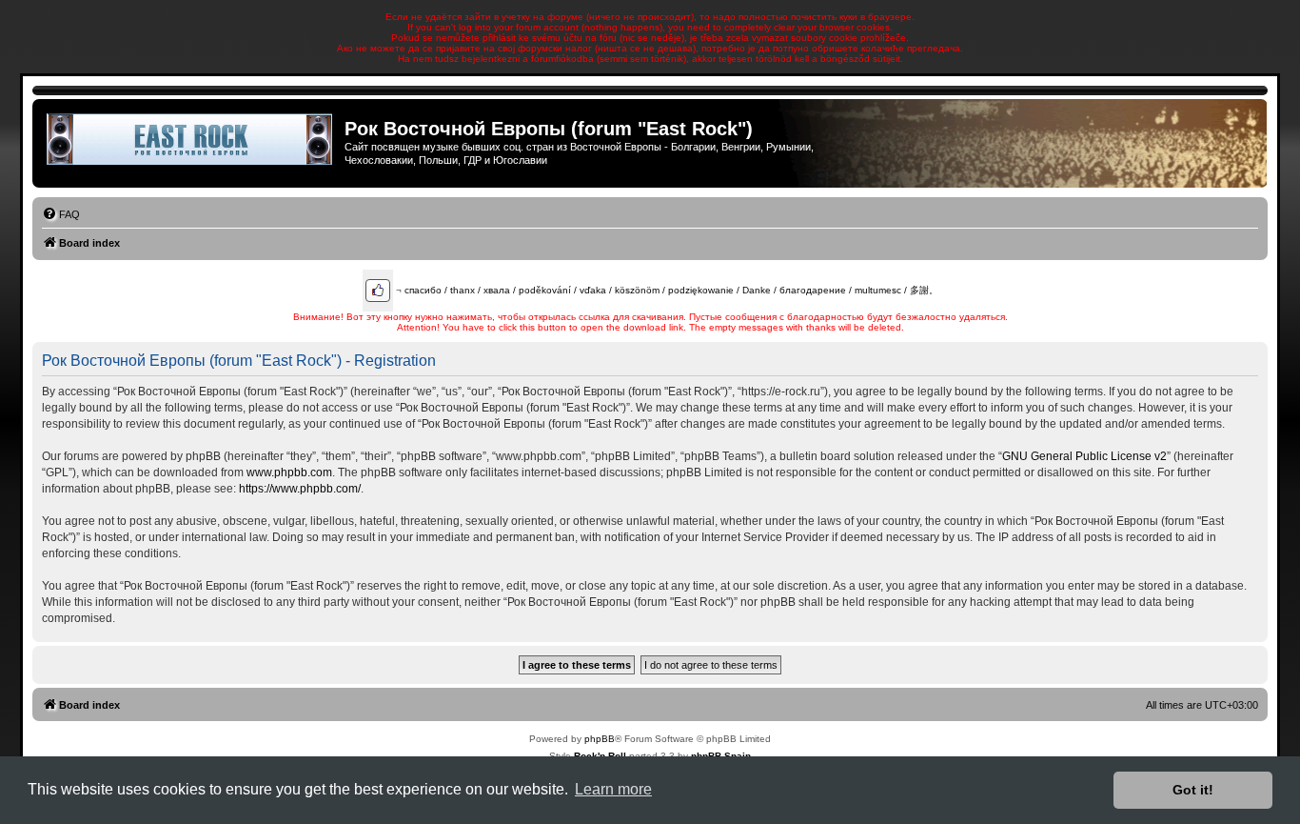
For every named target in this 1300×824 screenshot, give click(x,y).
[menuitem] (61, 214)
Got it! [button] (1192, 789)
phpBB (599, 739)
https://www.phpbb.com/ (300, 488)
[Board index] (191, 139)
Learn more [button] (613, 789)
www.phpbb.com (289, 472)
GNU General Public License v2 (1084, 456)
